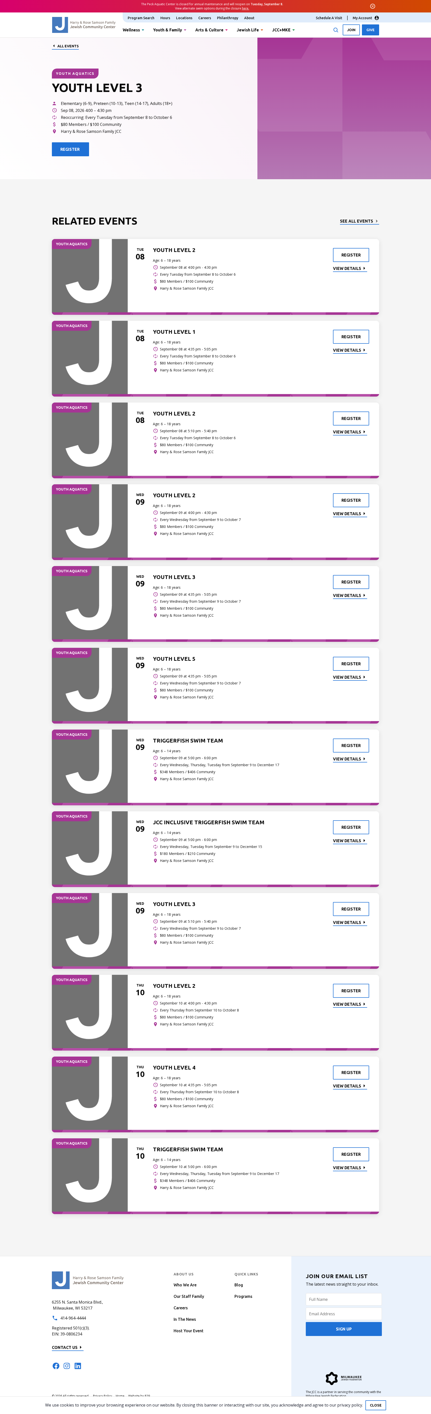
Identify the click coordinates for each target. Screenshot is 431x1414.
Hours (165, 18)
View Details (347, 268)
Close (376, 1405)
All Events (68, 46)
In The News (185, 1319)
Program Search (141, 18)
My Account (362, 18)
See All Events (356, 221)
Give (370, 30)
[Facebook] (56, 1366)
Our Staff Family (189, 1296)
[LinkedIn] (78, 1366)
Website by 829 (139, 1396)
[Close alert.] (372, 6)
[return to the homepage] (88, 1280)
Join (351, 30)
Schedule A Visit (329, 18)
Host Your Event (189, 1331)
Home (120, 1396)
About (249, 18)
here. (245, 8)
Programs (243, 1296)
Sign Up (344, 1329)
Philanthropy (227, 18)
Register (351, 255)
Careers (204, 18)
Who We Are (185, 1285)
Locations (184, 18)
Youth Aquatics (75, 74)
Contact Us (65, 1347)
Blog (238, 1285)
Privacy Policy (102, 1396)
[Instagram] (67, 1366)
